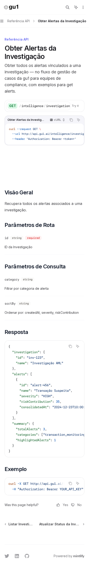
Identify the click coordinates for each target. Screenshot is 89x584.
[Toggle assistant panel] (76, 7)
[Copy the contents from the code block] (71, 120)
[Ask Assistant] (78, 120)
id (6, 238)
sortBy (10, 303)
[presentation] (44, 106)
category (12, 279)
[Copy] (66, 106)
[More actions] (83, 7)
